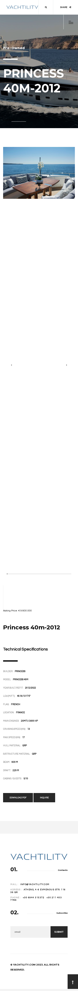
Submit (59, 932)
